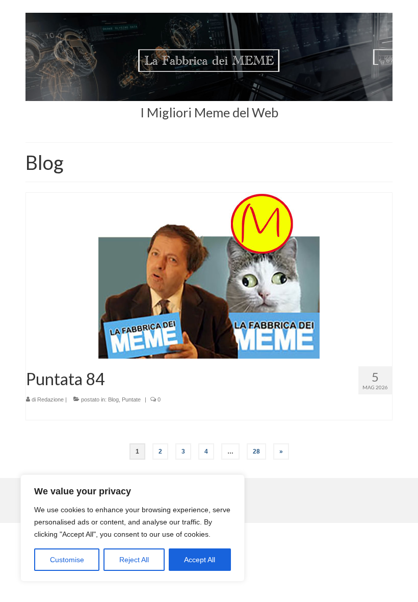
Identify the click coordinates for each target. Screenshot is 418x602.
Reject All (134, 560)
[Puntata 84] (209, 275)
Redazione (50, 399)
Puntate (131, 399)
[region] (132, 528)
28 (256, 451)
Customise (67, 560)
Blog (113, 399)
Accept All (199, 560)
